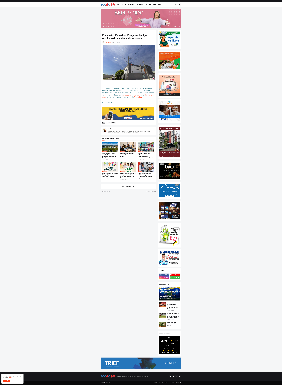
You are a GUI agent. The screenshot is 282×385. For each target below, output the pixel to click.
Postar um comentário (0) (128, 186)
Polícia (124, 4)
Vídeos (154, 4)
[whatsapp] (180, 1)
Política (148, 4)
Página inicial (105, 32)
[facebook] (174, 1)
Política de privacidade (119, 1)
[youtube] (176, 1)
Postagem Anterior (106, 191)
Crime (159, 4)
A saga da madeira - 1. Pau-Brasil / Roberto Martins (172, 324)
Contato (111, 1)
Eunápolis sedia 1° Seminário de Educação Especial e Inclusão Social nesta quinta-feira (110, 175)
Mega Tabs (140, 4)
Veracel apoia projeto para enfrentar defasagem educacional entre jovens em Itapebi (109, 155)
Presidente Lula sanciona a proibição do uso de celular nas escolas (127, 155)
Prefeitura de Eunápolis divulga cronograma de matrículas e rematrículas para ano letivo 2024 (127, 176)
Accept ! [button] (6, 380)
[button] (176, 4)
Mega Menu (131, 4)
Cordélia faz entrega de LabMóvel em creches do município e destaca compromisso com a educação (145, 155)
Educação (111, 32)
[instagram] (178, 1)
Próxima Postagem (150, 191)
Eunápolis (113, 122)
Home (102, 1)
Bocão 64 (110, 129)
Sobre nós (107, 1)
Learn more (10, 377)
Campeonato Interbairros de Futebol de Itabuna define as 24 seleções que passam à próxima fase (173, 315)
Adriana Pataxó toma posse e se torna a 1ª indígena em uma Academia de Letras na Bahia (172, 305)
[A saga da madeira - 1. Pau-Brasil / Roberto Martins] (162, 324)
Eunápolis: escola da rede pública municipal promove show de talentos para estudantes (146, 175)
